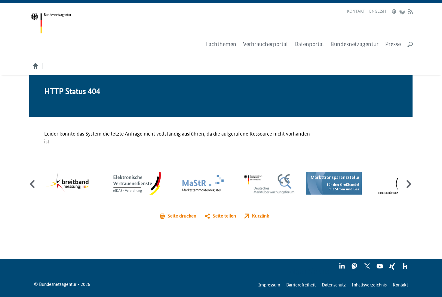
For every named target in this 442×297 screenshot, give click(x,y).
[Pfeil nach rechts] (407, 189)
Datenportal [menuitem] (309, 44)
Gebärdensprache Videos (402, 11)
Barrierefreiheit (301, 284)
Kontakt (356, 11)
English (377, 11)
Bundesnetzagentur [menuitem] (354, 44)
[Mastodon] (354, 268)
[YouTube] (380, 268)
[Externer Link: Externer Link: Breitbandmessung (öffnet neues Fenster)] (72, 182)
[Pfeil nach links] (33, 189)
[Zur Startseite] (51, 23)
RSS (410, 11)
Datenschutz (334, 284)
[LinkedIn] (342, 268)
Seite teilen (224, 215)
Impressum (269, 284)
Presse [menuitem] (393, 44)
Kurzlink (260, 215)
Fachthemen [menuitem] (221, 44)
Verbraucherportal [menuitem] (265, 44)
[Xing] (392, 268)
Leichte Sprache (395, 11)
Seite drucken (181, 215)
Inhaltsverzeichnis (369, 284)
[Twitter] (367, 268)
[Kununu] (405, 268)
